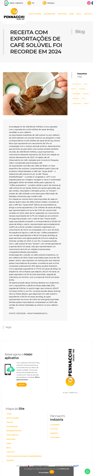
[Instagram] (89, 3)
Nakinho (54, 433)
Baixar (21, 385)
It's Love (54, 429)
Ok (52, 471)
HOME (9, 414)
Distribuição (76, 94)
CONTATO (88, 14)
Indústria (82, 89)
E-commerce (76, 84)
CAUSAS (10, 422)
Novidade (75, 98)
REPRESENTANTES (14, 431)
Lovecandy (55, 437)
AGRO (71, 14)
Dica (83, 98)
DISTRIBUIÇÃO (49, 14)
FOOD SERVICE (12, 435)
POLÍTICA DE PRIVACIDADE (17, 456)
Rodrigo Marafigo (40, 466)
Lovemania (55, 425)
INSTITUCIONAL (35, 14)
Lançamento (76, 103)
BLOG (79, 14)
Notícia (86, 103)
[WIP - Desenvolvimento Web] (76, 466)
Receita (86, 94)
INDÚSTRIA (62, 14)
